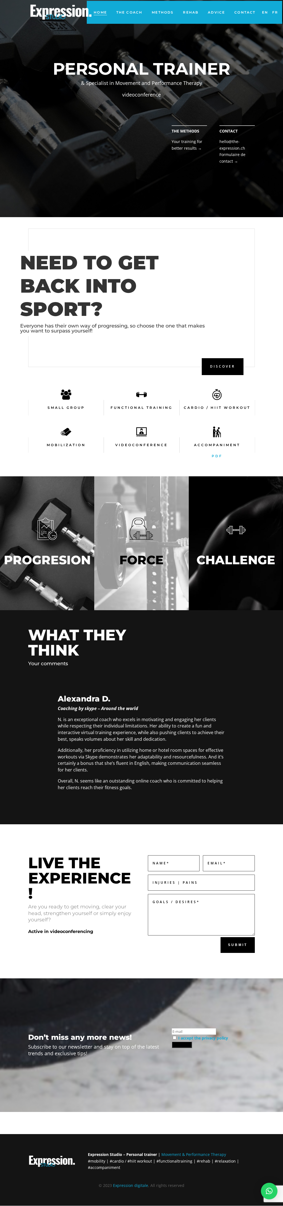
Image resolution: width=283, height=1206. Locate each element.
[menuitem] (265, 12)
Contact (244, 12)
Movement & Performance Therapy (193, 1154)
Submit (237, 945)
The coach (129, 12)
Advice (216, 12)
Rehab (190, 12)
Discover (222, 366)
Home (100, 12)
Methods (163, 12)
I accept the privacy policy (203, 1038)
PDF (217, 456)
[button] (269, 1191)
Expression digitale (130, 1185)
